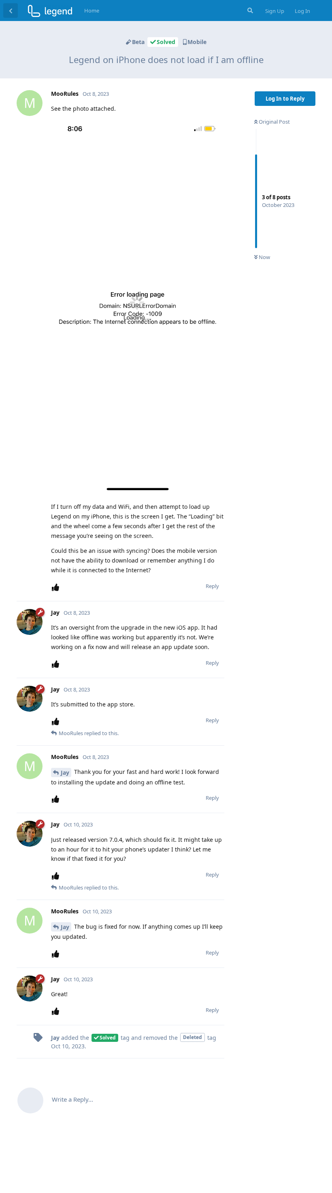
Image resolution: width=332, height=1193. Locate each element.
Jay (65, 772)
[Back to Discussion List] (10, 10)
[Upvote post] (57, 587)
